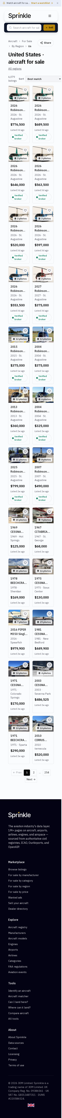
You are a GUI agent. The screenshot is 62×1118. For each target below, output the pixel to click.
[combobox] (26, 28)
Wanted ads (15, 897)
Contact (13, 1048)
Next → (31, 779)
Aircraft (12, 41)
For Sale (27, 41)
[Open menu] (50, 16)
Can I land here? (18, 1002)
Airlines (12, 955)
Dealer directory (18, 908)
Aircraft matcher (18, 996)
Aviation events (17, 972)
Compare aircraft (18, 1013)
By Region (18, 46)
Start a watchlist (40, 3)
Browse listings (17, 869)
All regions (15, 68)
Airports (13, 949)
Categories (14, 961)
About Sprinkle (17, 1037)
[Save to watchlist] (25, 90)
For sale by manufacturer (23, 875)
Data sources (16, 1042)
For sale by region (19, 886)
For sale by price (18, 891)
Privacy (12, 1059)
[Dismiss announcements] (57, 3)
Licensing (13, 1054)
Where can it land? (19, 1007)
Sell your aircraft (18, 903)
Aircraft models (17, 938)
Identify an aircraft (19, 990)
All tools (13, 1018)
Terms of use (16, 1065)
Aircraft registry (17, 927)
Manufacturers (17, 933)
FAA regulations (17, 966)
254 (46, 772)
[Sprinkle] (19, 16)
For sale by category (20, 880)
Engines (13, 944)
